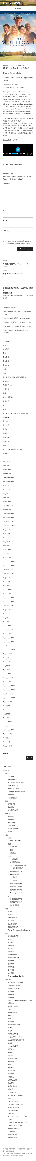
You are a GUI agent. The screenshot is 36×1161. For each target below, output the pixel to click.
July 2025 (6, 486)
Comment (7, 184)
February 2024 (8, 554)
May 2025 (6, 494)
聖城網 (10, 1052)
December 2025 (9, 478)
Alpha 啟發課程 (15, 840)
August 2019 (7, 734)
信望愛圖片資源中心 (14, 985)
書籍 (4, 409)
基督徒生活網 (12, 1080)
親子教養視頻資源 (16, 884)
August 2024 (7, 530)
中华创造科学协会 (14, 1025)
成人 (9, 896)
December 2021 (8, 638)
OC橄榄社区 (12, 1092)
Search (5, 754)
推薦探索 (6, 389)
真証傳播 (11, 994)
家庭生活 (13, 853)
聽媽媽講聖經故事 (16, 871)
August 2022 (7, 610)
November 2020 (9, 690)
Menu (19, 8)
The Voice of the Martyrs (16, 1125)
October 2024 (8, 522)
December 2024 (9, 514)
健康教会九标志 (13, 1034)
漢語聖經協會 (12, 955)
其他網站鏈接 (12, 1138)
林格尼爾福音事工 (16, 899)
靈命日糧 (11, 1061)
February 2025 (8, 506)
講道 (6, 801)
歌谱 (9, 1098)
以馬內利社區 (12, 1058)
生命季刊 (11, 1083)
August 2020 (7, 702)
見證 (4, 445)
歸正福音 (11, 1049)
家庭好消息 (14, 847)
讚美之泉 (11, 819)
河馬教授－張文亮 (14, 1135)
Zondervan (11, 1131)
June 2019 (6, 742)
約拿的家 (11, 1055)
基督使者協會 (12, 1086)
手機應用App (7, 385)
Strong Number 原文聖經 (16, 792)
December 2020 (9, 686)
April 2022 (6, 622)
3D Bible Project (13, 1108)
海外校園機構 (14, 905)
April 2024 (6, 546)
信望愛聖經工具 (13, 785)
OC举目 (10, 1089)
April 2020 (6, 718)
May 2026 (6, 462)
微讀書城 (11, 964)
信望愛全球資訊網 (14, 988)
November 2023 (9, 566)
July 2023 (6, 582)
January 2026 (7, 474)
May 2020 (6, 714)
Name (5, 211)
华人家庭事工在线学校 (15, 1095)
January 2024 (7, 558)
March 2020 (7, 722)
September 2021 (9, 650)
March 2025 (7, 502)
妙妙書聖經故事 (18, 868)
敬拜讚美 (6, 401)
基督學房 (11, 948)
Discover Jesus (13, 1101)
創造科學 (11, 1021)
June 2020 (6, 710)
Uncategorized (8, 341)
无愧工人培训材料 (16, 902)
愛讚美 (10, 832)
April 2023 (6, 586)
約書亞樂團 (11, 825)
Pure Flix (11, 1114)
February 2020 (8, 726)
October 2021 (8, 646)
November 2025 (9, 482)
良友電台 (11, 1077)
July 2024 (6, 534)
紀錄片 (5, 433)
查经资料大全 (12, 779)
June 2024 (6, 538)
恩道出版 (11, 961)
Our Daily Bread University (17, 1104)
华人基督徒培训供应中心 (16, 1040)
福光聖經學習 (14, 874)
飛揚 (9, 1015)
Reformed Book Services (16, 976)
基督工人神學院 (13, 1006)
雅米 (9, 1064)
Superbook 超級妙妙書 (18, 865)
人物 (4, 345)
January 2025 (7, 510)
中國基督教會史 (13, 927)
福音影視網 (11, 804)
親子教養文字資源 (16, 887)
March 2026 (7, 470)
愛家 (11, 850)
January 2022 (7, 634)
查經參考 (6, 417)
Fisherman (11, 2)
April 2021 (6, 670)
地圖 (4, 369)
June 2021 (6, 662)
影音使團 (11, 991)
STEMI (10, 911)
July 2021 (6, 658)
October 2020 (8, 694)
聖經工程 (6, 437)
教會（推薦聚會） (9, 397)
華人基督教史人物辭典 (15, 982)
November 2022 (8, 602)
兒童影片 (6, 357)
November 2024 (9, 518)
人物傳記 (6, 349)
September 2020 (9, 698)
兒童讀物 (6, 365)
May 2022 (6, 618)
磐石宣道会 (11, 921)
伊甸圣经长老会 (13, 810)
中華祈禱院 (11, 1071)
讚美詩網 (11, 816)
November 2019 (8, 730)
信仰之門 (11, 973)
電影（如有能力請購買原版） (14, 164)
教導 (4, 393)
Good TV (11, 807)
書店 (4, 405)
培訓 (4, 373)
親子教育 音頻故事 (16, 890)
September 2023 (9, 574)
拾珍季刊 (11, 951)
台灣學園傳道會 (15, 862)
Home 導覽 (7, 767)
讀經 (6, 773)
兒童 (4, 353)
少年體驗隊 (14, 859)
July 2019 (6, 738)
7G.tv (10, 1028)
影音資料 (6, 381)
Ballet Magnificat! (14, 1128)
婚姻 (9, 844)
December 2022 (8, 598)
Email (5, 221)
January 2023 (7, 594)
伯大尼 (10, 1043)
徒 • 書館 (10, 942)
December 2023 (9, 562)
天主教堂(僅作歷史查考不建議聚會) (14, 377)
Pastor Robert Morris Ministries (19, 930)
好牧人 (10, 1009)
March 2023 (7, 590)
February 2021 (8, 678)
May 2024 (6, 542)
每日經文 (6, 429)
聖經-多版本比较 (13, 789)
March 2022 (7, 626)
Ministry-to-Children (17, 893)
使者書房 (11, 945)
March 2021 (7, 674)
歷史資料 (6, 421)
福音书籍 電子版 (13, 936)
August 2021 (7, 654)
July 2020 (6, 706)
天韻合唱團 (11, 822)
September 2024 (9, 526)
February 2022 (8, 630)
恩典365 (11, 997)
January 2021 (7, 682)
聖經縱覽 (6, 441)
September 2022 (9, 606)
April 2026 (6, 466)
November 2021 (8, 642)
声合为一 (11, 1031)
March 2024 (7, 550)
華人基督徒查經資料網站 (16, 782)
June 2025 (6, 490)
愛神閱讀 (11, 970)
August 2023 (7, 578)
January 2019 (7, 746)
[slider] (3, 154)
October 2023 (8, 570)
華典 (9, 1018)
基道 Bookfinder (13, 958)
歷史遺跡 (6, 425)
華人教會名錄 (12, 924)
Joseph (21, 65)
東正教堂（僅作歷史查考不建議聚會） (15, 413)
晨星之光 (11, 915)
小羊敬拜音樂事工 (14, 829)
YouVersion (12, 776)
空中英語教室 (12, 1012)
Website (6, 231)
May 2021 (6, 666)
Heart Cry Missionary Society (18, 1122)
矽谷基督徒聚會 (13, 1046)
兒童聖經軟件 (12, 798)
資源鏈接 (6, 771)
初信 (9, 838)
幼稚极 (15, 877)
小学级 (15, 880)
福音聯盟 (11, 1074)
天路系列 (11, 1068)
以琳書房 (11, 967)
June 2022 (6, 614)
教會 (6, 909)
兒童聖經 (6, 361)
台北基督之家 (12, 918)
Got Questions (13, 1111)
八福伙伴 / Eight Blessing (16, 1037)
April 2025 (6, 498)
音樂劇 (5, 453)
